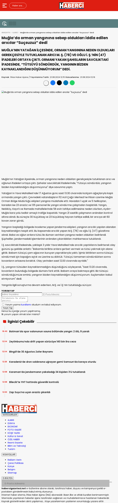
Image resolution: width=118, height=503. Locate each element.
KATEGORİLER (10, 415)
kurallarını (26, 304)
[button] (10, 23)
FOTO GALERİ (14, 429)
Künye (11, 466)
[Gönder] (110, 482)
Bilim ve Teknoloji (17, 445)
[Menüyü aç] (5, 5)
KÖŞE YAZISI (14, 433)
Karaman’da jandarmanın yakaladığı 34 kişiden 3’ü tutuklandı (47, 372)
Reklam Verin (15, 459)
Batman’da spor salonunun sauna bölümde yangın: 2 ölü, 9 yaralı (49, 331)
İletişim (11, 469)
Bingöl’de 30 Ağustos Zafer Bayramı (31, 351)
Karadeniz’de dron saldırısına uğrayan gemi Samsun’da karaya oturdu (52, 361)
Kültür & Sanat (15, 436)
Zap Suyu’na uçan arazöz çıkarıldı (29, 392)
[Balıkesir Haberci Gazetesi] (71, 5)
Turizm (11, 449)
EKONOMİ (12, 426)
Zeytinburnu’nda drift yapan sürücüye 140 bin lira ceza (42, 341)
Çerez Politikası (16, 463)
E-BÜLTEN (7, 478)
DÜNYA (11, 423)
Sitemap (12, 472)
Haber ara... (18, 5)
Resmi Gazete (15, 442)
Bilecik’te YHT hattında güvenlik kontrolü (34, 382)
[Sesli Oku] (46, 83)
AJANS (15, 32)
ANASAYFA (6, 32)
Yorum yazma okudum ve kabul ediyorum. (33, 304)
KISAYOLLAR (9, 454)
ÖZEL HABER (14, 439)
